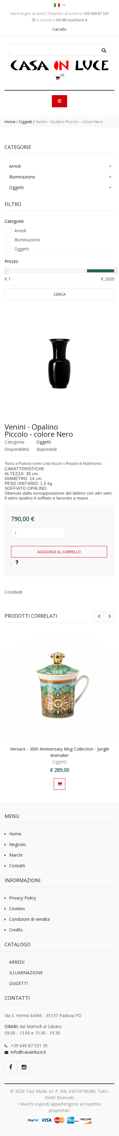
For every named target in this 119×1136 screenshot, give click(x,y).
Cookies (17, 908)
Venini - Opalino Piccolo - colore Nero (39, 430)
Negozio (17, 844)
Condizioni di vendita (29, 919)
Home (10, 121)
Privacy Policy (22, 898)
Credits (16, 930)
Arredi (15, 166)
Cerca (60, 294)
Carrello (59, 29)
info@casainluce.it (28, 1052)
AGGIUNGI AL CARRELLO (59, 551)
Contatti (17, 865)
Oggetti (25, 121)
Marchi (16, 855)
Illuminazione (22, 177)
